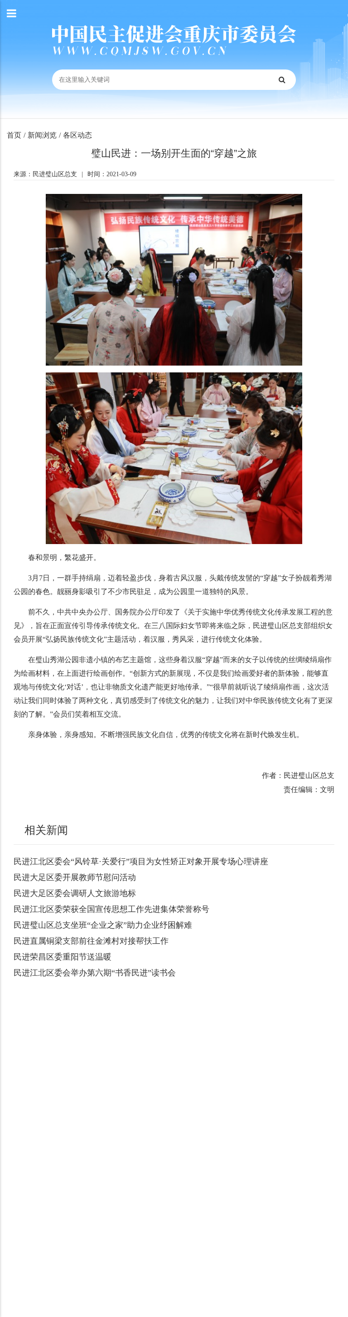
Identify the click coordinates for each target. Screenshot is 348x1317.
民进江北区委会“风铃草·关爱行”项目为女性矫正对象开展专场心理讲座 (141, 861)
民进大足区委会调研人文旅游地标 (75, 893)
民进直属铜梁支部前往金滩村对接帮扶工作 (91, 941)
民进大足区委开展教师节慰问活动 (75, 877)
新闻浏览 (42, 135)
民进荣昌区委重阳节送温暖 (62, 956)
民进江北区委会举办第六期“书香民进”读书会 (95, 972)
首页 (14, 135)
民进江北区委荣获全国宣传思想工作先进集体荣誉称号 (111, 909)
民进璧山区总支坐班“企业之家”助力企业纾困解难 (103, 925)
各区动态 (77, 135)
